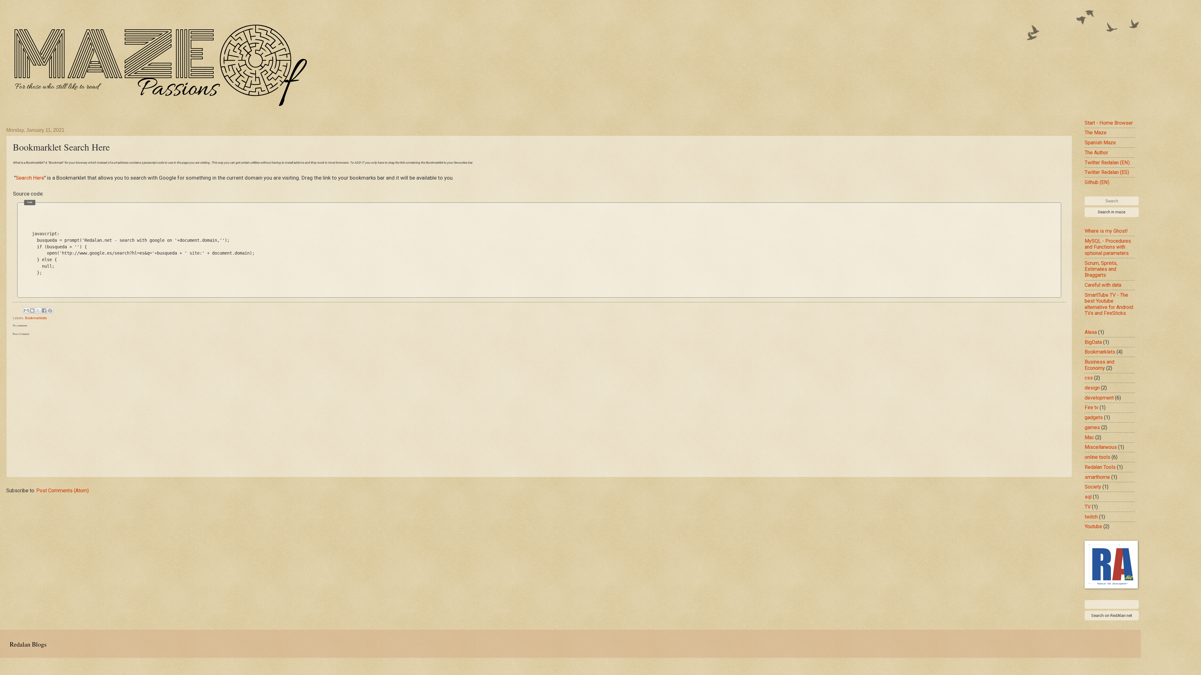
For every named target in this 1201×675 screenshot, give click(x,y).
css (1089, 378)
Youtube (1093, 526)
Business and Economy (1099, 365)
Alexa (1091, 332)
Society (1093, 487)
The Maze (1096, 133)
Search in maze (1111, 212)
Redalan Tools (1100, 467)
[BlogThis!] (32, 310)
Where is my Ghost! (1106, 231)
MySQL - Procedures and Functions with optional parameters (1108, 247)
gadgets (1094, 417)
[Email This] (26, 310)
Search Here (30, 178)
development (1099, 398)
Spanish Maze (1100, 143)
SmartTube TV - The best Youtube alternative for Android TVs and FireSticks (1109, 304)
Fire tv (1091, 407)
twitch (1091, 517)
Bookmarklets (36, 318)
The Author (1096, 153)
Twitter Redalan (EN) (1107, 163)
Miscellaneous (1101, 447)
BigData (1093, 342)
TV (1088, 507)
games (1092, 427)
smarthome (1097, 477)
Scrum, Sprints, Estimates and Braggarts (1101, 269)
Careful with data (1103, 285)
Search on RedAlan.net (1111, 615)
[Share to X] (38, 310)
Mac (1089, 437)
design (1092, 388)
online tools (1097, 457)
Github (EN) (1097, 182)
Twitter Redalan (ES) (1107, 172)
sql (1088, 497)
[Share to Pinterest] (50, 310)
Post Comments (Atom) (62, 491)
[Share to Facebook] (44, 310)
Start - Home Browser (1109, 123)
